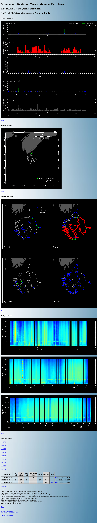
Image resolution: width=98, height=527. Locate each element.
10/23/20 (3, 469)
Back (2, 120)
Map (56, 477)
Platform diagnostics (7, 515)
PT (52, 482)
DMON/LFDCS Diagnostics (9, 512)
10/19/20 (3, 455)
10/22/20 (3, 466)
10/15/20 (3, 442)
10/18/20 (3, 452)
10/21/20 (3, 462)
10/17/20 (3, 449)
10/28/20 (3, 486)
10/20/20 (3, 459)
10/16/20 (3, 445)
